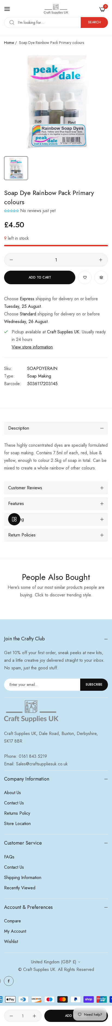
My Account (15, 931)
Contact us (14, 803)
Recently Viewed (19, 888)
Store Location (17, 823)
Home (9, 42)
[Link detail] (9, 981)
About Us (12, 793)
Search (94, 22)
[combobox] (56, 22)
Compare (12, 921)
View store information (32, 347)
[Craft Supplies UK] (56, 9)
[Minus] (11, 259)
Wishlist (11, 941)
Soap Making (39, 376)
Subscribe (94, 684)
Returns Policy (17, 813)
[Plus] (100, 259)
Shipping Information (22, 877)
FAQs (9, 857)
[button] (11, 210)
